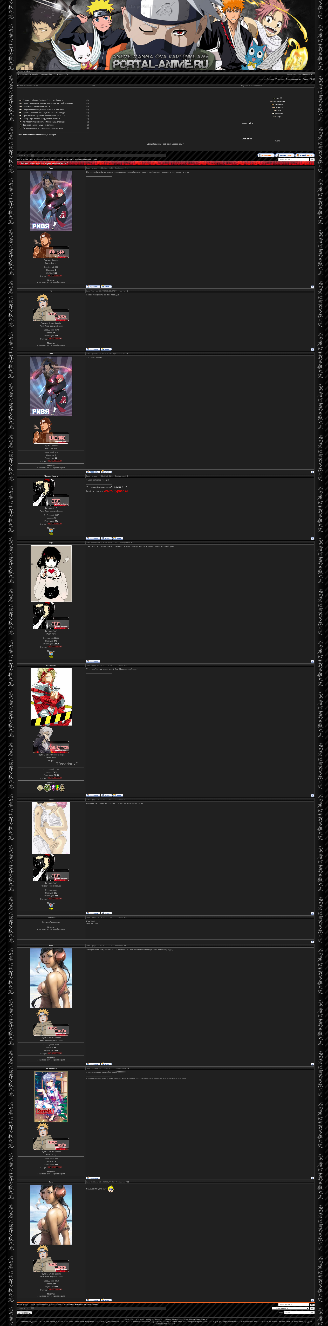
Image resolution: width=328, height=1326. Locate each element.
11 (128, 1182)
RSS (311, 74)
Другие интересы (55, 159)
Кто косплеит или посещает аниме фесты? (81, 159)
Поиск (305, 79)
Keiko (51, 799)
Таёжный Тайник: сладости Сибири (38, 125)
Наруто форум (22, 159)
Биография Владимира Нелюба (36, 106)
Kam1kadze (51, 665)
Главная (21, 74)
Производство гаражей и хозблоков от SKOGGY (44, 116)
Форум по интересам (38, 159)
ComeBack (51, 917)
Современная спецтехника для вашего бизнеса (43, 109)
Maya (51, 543)
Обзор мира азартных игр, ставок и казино (41, 119)
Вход (68, 74)
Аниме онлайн (32, 74)
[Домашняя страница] (106, 286)
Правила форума (293, 79)
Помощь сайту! (46, 74)
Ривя (51, 168)
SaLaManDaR (51, 1068)
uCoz (28, 71)
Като (51, 946)
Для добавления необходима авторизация (165, 144)
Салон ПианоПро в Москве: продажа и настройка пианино (48, 103)
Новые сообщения (266, 79)
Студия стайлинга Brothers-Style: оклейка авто (43, 100)
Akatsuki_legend (51, 476)
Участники (279, 79)
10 (128, 1068)
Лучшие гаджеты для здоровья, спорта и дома (43, 128)
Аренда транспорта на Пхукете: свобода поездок (44, 113)
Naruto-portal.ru (200, 1320)
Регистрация (59, 74)
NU (51, 291)
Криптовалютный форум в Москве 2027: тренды (44, 122)
